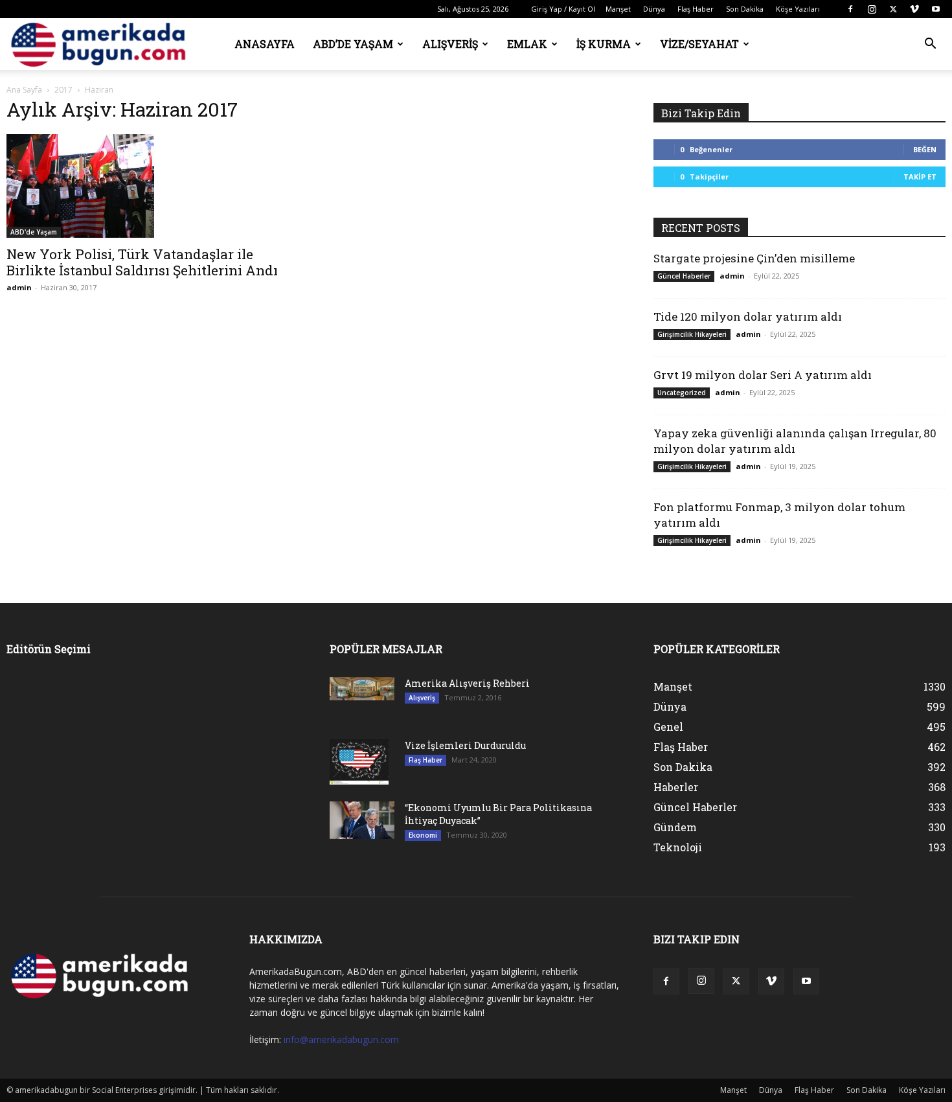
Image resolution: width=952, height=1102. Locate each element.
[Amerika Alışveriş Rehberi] (362, 688)
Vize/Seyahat (699, 44)
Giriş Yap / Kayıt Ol (563, 9)
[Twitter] (893, 9)
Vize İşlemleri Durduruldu (465, 745)
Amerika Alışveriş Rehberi (467, 683)
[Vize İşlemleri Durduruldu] (359, 762)
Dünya (654, 9)
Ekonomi (423, 835)
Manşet (618, 9)
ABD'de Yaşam (33, 231)
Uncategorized (681, 392)
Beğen (924, 149)
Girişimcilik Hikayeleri (692, 334)
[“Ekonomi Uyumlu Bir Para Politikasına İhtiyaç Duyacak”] (362, 820)
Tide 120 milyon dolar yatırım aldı (747, 316)
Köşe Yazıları (798, 9)
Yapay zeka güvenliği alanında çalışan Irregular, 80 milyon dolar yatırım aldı (794, 441)
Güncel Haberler (683, 276)
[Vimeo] (914, 9)
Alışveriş (450, 44)
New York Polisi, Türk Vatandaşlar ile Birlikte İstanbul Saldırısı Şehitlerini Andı (142, 262)
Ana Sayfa (24, 89)
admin (19, 287)
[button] (930, 45)
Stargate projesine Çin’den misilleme (754, 258)
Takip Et (919, 176)
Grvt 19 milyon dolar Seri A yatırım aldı (762, 374)
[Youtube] (936, 9)
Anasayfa (264, 44)
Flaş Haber (695, 9)
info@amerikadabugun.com (341, 1039)
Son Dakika (745, 9)
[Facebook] (850, 9)
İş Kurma (603, 44)
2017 (63, 89)
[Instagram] (871, 9)
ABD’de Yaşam (353, 44)
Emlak (527, 44)
